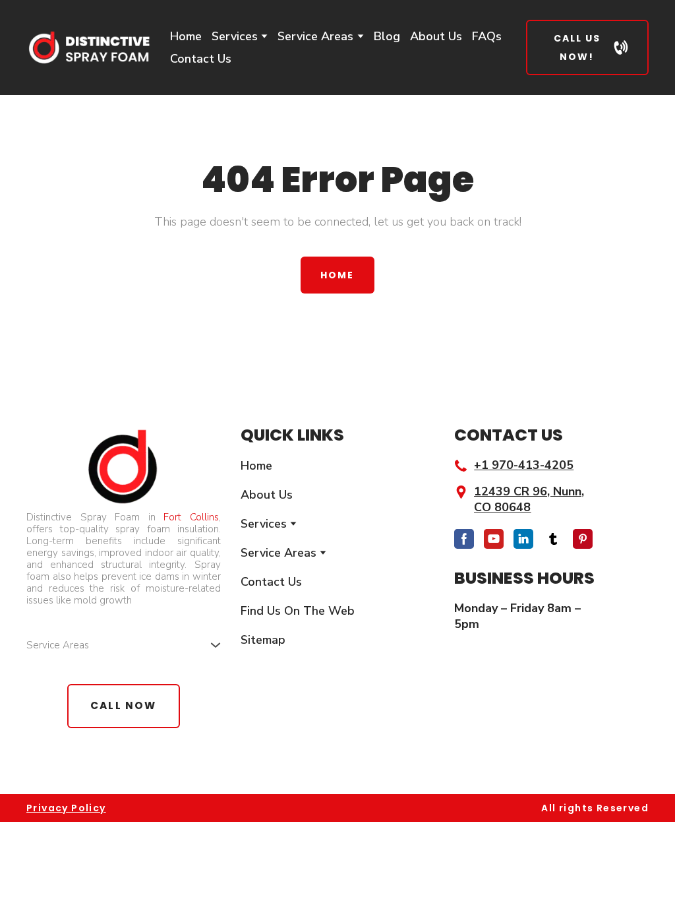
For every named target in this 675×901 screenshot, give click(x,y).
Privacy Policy (66, 808)
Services (235, 36)
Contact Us (200, 59)
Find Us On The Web (298, 611)
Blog (387, 36)
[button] (587, 47)
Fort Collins (191, 517)
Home (186, 36)
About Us (436, 36)
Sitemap (263, 640)
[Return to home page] (88, 48)
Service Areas (315, 36)
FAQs (487, 36)
